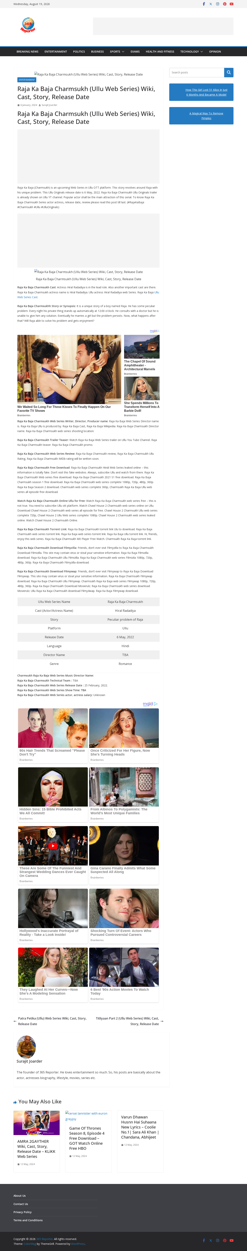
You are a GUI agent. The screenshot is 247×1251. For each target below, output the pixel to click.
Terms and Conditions (28, 1220)
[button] (122, 51)
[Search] (228, 72)
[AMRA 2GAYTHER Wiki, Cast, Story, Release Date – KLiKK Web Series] (37, 1113)
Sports (115, 51)
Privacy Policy (23, 1212)
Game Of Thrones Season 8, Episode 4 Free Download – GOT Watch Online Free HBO (86, 1138)
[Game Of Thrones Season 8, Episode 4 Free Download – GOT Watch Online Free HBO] (88, 1113)
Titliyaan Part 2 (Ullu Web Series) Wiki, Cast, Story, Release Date (127, 1021)
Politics (79, 51)
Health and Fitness (160, 51)
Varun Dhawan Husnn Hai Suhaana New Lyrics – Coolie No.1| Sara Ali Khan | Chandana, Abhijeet (140, 1127)
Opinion (215, 51)
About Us (20, 1195)
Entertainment (56, 51)
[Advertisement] (163, 26)
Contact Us (21, 1204)
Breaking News (27, 51)
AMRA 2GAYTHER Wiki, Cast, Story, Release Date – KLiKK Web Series (36, 1149)
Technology (189, 51)
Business (97, 51)
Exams (135, 51)
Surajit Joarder (49, 105)
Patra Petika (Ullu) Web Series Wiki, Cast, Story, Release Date (52, 1021)
